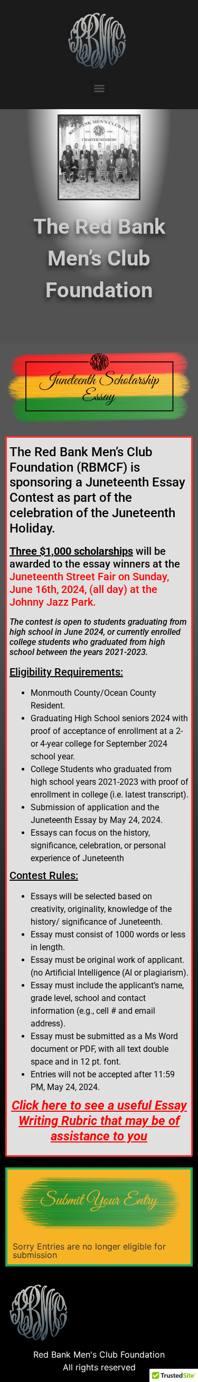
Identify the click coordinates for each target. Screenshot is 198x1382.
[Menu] (99, 88)
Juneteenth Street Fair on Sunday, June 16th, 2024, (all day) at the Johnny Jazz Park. (89, 589)
